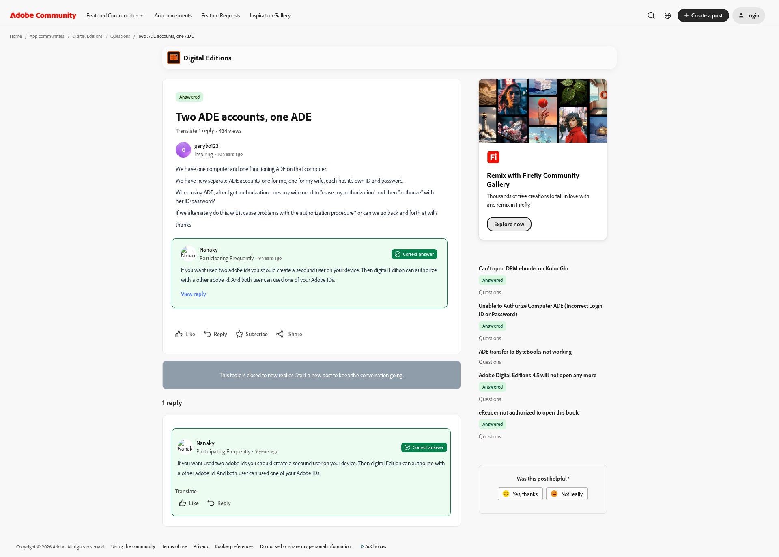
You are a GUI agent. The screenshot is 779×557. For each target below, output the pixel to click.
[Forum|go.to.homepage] (43, 15)
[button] (703, 15)
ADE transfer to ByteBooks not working (525, 351)
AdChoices (375, 546)
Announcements (173, 15)
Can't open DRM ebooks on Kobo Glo (523, 268)
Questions (120, 36)
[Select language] (667, 15)
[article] (311, 472)
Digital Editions (87, 36)
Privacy (201, 546)
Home (16, 36)
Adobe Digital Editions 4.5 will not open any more (537, 374)
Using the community (133, 546)
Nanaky (209, 249)
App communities (47, 36)
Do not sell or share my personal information (305, 546)
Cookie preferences (234, 546)
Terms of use (174, 546)
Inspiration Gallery (270, 15)
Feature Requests (220, 15)
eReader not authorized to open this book (529, 412)
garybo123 (206, 145)
